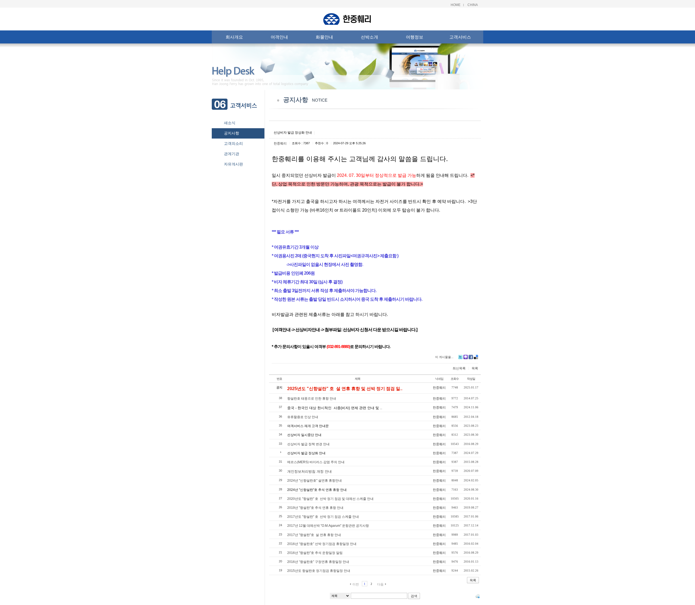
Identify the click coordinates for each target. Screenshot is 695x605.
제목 (357, 378)
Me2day (465, 357)
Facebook (471, 357)
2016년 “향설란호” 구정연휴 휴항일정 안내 (318, 562)
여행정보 (414, 37)
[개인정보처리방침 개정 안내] (309, 467)
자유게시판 (233, 164)
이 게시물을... (444, 357)
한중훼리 (280, 143)
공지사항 (231, 133)
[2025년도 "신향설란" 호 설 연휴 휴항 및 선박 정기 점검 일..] (344, 384)
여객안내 (279, 37)
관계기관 (231, 154)
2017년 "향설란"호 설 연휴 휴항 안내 (314, 535)
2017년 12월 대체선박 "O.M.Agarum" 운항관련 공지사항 (328, 526)
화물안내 (324, 37)
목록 (475, 368)
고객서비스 (460, 37)
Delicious (476, 357)
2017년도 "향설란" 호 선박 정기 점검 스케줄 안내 (323, 517)
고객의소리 (233, 143)
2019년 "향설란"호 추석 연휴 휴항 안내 (315, 508)
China (472, 5)
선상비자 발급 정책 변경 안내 (308, 444)
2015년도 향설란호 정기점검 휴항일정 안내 (318, 571)
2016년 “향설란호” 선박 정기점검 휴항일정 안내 (321, 544)
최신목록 (459, 368)
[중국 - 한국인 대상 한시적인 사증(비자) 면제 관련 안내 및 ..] (334, 404)
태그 (477, 596)
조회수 (455, 378)
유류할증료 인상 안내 (302, 417)
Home (455, 5)
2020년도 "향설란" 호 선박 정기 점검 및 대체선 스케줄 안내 (330, 499)
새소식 (229, 123)
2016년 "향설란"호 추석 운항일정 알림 (315, 553)
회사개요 (234, 37)
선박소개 (369, 37)
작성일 (471, 378)
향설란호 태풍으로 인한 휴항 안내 (311, 398)
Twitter (460, 357)
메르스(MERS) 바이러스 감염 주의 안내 (316, 462)
